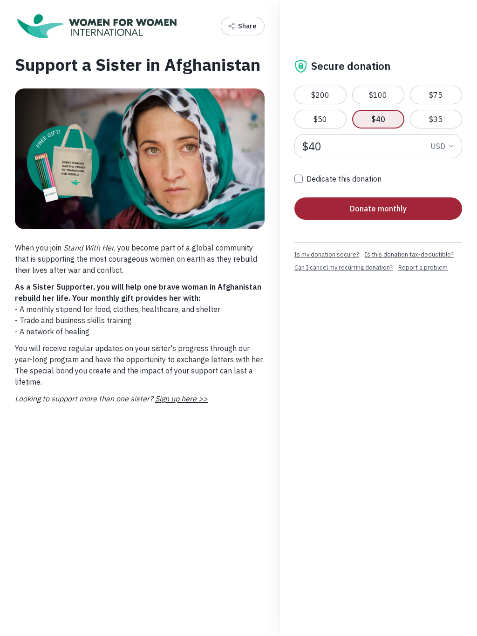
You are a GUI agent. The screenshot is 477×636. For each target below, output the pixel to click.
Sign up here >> (181, 398)
